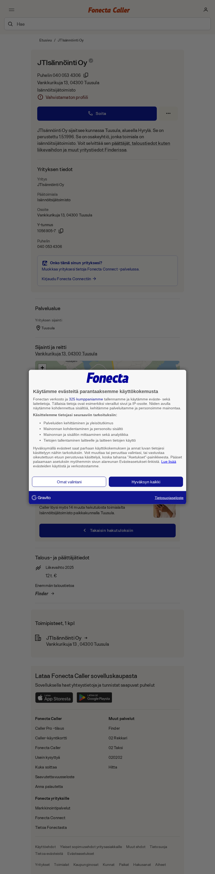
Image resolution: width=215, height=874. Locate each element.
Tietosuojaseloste (169, 498)
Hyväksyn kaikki (146, 482)
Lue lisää (168, 461)
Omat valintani (69, 482)
